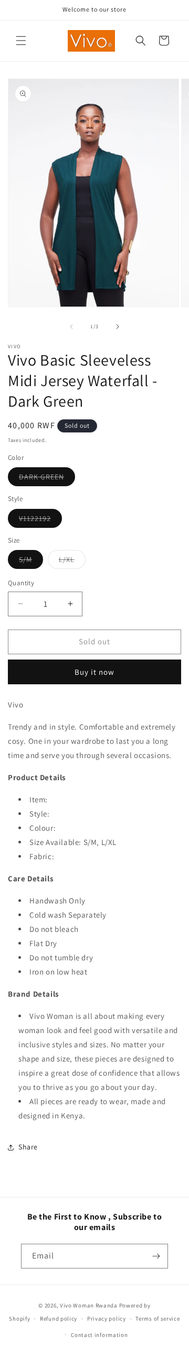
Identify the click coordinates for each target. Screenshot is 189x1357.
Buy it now (94, 672)
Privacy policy (106, 1318)
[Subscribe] (155, 1256)
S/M (31, 561)
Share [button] (28, 1147)
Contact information (99, 1335)
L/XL (72, 561)
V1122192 (40, 520)
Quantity (21, 582)
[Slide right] (117, 326)
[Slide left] (71, 326)
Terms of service (157, 1318)
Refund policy (58, 1318)
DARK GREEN (47, 478)
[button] (21, 40)
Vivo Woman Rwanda (89, 1305)
